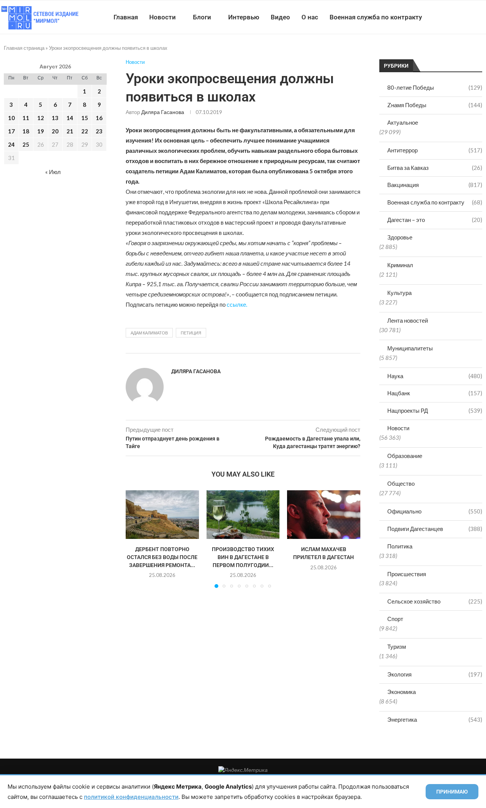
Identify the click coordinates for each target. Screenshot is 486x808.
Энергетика (434, 719)
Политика (399, 546)
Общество (401, 483)
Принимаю (452, 792)
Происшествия (406, 573)
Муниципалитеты (410, 348)
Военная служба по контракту (376, 17)
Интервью (243, 17)
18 (25, 131)
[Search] (482, 17)
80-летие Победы (434, 87)
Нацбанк (434, 393)
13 (55, 117)
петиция (191, 332)
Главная (126, 17)
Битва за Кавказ (434, 167)
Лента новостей (407, 320)
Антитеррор (434, 150)
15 (84, 117)
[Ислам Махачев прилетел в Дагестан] (323, 514)
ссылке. (237, 304)
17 (11, 131)
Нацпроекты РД (434, 410)
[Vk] (455, 17)
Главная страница (24, 48)
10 (11, 117)
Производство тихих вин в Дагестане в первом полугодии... (243, 557)
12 (40, 117)
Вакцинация (434, 184)
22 (84, 131)
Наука (434, 375)
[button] (135, 538)
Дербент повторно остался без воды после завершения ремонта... (162, 557)
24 (11, 144)
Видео (280, 17)
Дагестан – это (434, 219)
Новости (162, 17)
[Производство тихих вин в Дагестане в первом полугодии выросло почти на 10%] (243, 514)
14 (69, 117)
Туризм (396, 646)
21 (69, 131)
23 (99, 131)
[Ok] (471, 17)
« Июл (53, 171)
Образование (404, 455)
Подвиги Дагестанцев (434, 528)
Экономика (401, 691)
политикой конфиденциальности (131, 796)
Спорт (395, 618)
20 (55, 131)
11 (25, 117)
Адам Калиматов (149, 332)
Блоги (202, 17)
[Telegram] (463, 17)
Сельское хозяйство (434, 601)
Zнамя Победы (434, 104)
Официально (434, 511)
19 (40, 131)
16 (99, 117)
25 (25, 144)
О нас (309, 17)
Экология (434, 674)
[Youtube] (447, 17)
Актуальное (402, 122)
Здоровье (399, 237)
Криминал (400, 264)
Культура (399, 292)
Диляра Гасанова (162, 112)
